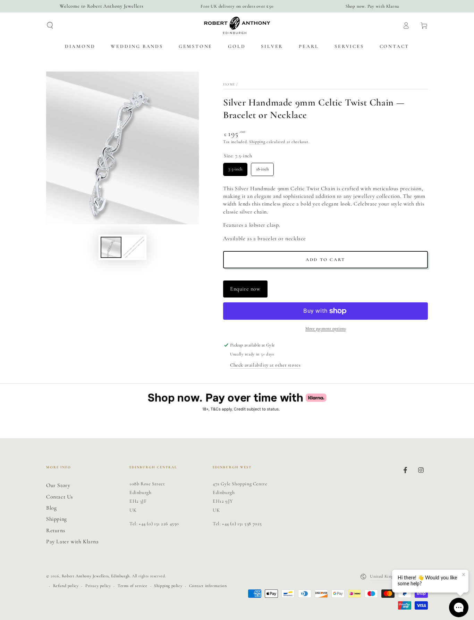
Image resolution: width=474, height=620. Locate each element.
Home (229, 84)
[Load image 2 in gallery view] (134, 247)
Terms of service (132, 585)
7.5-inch (235, 167)
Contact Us (59, 496)
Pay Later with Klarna (72, 541)
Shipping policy (168, 585)
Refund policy (66, 585)
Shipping (257, 141)
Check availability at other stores (265, 365)
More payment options (325, 328)
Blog (51, 507)
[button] (50, 25)
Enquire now (245, 288)
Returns (55, 530)
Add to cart (325, 259)
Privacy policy (98, 585)
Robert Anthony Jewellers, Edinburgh (96, 575)
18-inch (262, 167)
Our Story (58, 485)
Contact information (208, 585)
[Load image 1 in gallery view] (111, 247)
